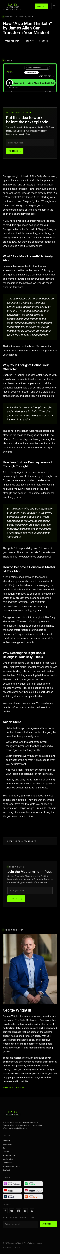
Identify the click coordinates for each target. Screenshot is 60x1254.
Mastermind (8, 1159)
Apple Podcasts (13, 41)
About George (9, 1155)
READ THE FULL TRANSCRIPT (21, 841)
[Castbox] (33, 1196)
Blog (5, 1148)
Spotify (30, 41)
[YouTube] (12, 1190)
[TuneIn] (12, 1196)
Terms (17, 1248)
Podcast (6, 1141)
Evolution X (7, 1162)
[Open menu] (54, 6)
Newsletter (7, 1144)
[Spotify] (33, 1183)
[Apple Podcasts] (12, 1183)
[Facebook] (5, 1210)
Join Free (13, 151)
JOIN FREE (41, 6)
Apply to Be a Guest (11, 1166)
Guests (6, 1152)
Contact (6, 1170)
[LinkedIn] (18, 1210)
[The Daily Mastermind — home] (12, 6)
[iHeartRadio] (33, 1190)
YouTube (43, 41)
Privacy (7, 1248)
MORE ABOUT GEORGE (15, 1087)
